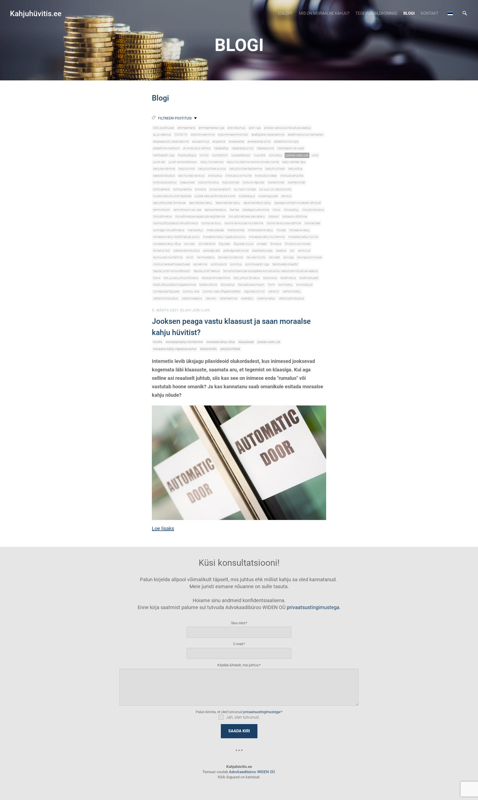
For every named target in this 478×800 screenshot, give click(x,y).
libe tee (234, 210)
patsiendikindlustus (187, 250)
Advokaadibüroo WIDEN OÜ (251, 772)
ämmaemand (186, 128)
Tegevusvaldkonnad (376, 13)
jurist (315, 155)
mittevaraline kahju (260, 230)
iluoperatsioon (240, 155)
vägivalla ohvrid (254, 291)
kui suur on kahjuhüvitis (275, 189)
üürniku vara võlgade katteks (221, 291)
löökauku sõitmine (294, 216)
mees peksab (215, 230)
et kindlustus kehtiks (197, 148)
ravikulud (304, 250)
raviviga (288, 257)
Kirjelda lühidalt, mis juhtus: (238, 665)
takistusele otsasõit (285, 264)
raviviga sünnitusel (309, 257)
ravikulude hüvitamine (167, 257)
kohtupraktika (182, 189)
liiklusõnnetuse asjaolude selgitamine (200, 216)
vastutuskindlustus (291, 298)
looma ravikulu (211, 223)
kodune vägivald (253, 182)
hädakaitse (221, 148)
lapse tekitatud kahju (257, 203)
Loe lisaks (163, 528)
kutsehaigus (247, 196)
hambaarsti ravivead (290, 148)
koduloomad (230, 182)
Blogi (409, 13)
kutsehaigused (268, 196)
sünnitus (236, 264)
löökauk (273, 216)
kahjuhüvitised (275, 169)
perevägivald (211, 250)
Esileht (285, 13)
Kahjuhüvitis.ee (35, 13)
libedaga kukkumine (255, 210)
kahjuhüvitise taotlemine (245, 169)
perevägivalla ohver (236, 250)
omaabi (262, 244)
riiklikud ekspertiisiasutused (171, 264)
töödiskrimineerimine (216, 278)
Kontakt (429, 13)
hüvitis (204, 155)
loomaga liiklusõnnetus (168, 230)
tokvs (156, 278)
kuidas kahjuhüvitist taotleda (172, 196)
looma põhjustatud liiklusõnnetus (175, 223)
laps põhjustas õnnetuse (169, 203)
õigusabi (224, 244)
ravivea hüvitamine (230, 257)
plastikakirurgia (262, 250)
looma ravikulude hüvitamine (244, 223)
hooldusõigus (187, 155)
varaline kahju (266, 298)
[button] (450, 13)
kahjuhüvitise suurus (212, 169)
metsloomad (236, 230)
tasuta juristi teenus (207, 271)
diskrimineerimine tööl (233, 134)
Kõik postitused (163, 128)
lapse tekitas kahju (228, 203)
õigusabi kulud (243, 244)
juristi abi (159, 162)
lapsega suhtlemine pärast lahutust (297, 203)
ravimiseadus (206, 257)
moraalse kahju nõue (167, 244)
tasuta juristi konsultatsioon (171, 271)
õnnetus (275, 244)
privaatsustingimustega (313, 607)
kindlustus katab (266, 175)
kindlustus (215, 175)
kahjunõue (295, 169)
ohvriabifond (206, 244)
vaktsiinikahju (292, 291)
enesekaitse (236, 141)
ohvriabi (189, 244)
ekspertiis (219, 141)
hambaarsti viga (163, 155)
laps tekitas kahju (200, 203)
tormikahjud (304, 284)
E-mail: (238, 644)
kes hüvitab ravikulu (191, 175)
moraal (281, 230)
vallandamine (228, 298)
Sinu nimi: (238, 623)
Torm (271, 284)
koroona (200, 189)
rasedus (281, 250)
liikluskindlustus (313, 210)
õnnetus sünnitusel (297, 244)
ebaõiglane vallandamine (267, 134)
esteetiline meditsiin (166, 148)
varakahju (247, 298)
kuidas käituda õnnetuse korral (215, 196)
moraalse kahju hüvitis (303, 237)
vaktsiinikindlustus (165, 298)
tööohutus (270, 278)
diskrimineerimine (203, 134)
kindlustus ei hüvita (238, 175)
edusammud (200, 141)
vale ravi (210, 298)
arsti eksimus (236, 128)
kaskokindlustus (164, 175)
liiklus (276, 210)
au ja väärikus (162, 134)
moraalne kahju (299, 230)
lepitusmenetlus (215, 210)
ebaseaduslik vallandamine (171, 141)
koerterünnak (296, 182)
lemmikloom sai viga (187, 210)
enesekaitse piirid (259, 141)
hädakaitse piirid (242, 148)
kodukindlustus (208, 182)
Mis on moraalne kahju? (324, 13)
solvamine (200, 264)
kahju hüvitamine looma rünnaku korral (253, 162)
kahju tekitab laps (293, 162)
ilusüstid (259, 155)
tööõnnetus (288, 278)
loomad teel (312, 223)
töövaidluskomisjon (251, 284)
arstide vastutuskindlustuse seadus (287, 128)
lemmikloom (161, 210)
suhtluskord (219, 264)
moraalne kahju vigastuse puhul (224, 237)
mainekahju (195, 230)
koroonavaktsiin (220, 189)
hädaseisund (265, 148)
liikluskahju (291, 210)
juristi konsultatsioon (183, 162)
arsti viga (255, 128)
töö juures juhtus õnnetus (181, 278)
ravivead (274, 257)
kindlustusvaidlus (165, 182)
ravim (189, 257)
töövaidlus (228, 284)
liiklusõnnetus (162, 216)
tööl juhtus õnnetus (247, 278)
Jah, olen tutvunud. (243, 717)
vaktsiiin (273, 291)
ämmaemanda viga (211, 128)
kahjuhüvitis (187, 169)
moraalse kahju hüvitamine (267, 237)
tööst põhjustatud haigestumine (174, 284)
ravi (292, 250)
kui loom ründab (245, 189)
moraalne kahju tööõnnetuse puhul (176, 237)
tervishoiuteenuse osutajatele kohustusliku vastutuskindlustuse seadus (270, 271)
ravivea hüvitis (255, 257)
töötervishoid (208, 284)
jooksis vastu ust (297, 155)
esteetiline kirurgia (286, 141)
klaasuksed (187, 182)
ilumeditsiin (220, 155)
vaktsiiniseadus (191, 298)
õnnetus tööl (161, 250)
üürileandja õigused (166, 291)
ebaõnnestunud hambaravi (305, 134)
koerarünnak (276, 182)
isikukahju (275, 155)
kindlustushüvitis (291, 175)
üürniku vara (191, 291)
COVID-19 (181, 134)
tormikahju (285, 284)
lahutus (286, 196)
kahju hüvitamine (211, 162)
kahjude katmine (164, 169)
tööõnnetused (308, 278)
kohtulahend (161, 189)
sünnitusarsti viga (257, 264)
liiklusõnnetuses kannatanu (247, 216)
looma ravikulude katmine (284, 223)
